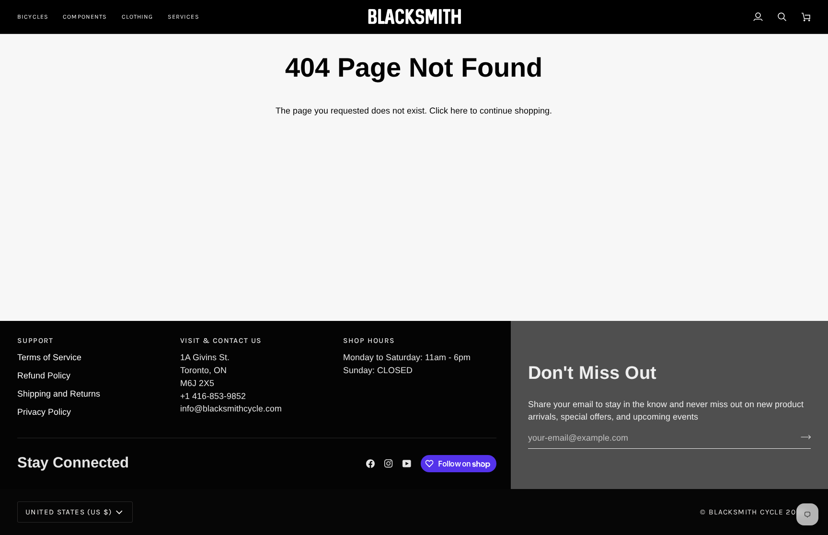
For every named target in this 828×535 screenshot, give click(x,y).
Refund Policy (43, 375)
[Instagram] (388, 463)
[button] (36, 17)
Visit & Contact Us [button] (221, 340)
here (459, 110)
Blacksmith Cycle (746, 512)
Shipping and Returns (58, 393)
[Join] (803, 436)
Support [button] (35, 340)
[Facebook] (370, 463)
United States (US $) (68, 512)
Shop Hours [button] (369, 340)
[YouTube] (406, 463)
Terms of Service (49, 357)
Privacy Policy (44, 412)
